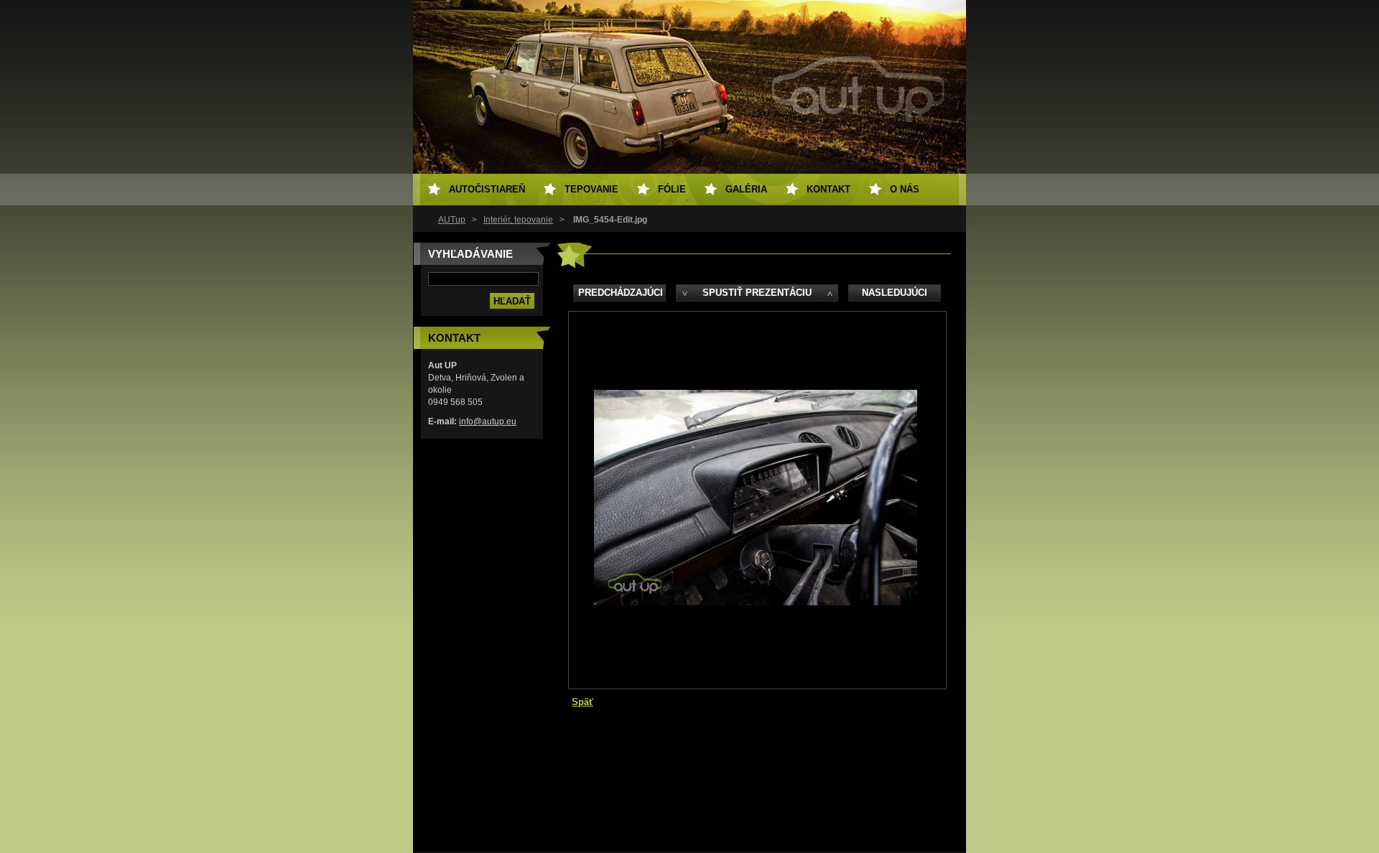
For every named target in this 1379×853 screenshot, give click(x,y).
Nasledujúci (894, 292)
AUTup (451, 219)
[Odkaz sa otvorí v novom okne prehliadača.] (755, 602)
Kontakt (828, 189)
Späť (582, 701)
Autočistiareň (487, 189)
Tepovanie (591, 189)
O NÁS (904, 189)
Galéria (746, 189)
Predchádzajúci (620, 292)
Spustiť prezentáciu (757, 292)
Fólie (672, 189)
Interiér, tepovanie (518, 219)
